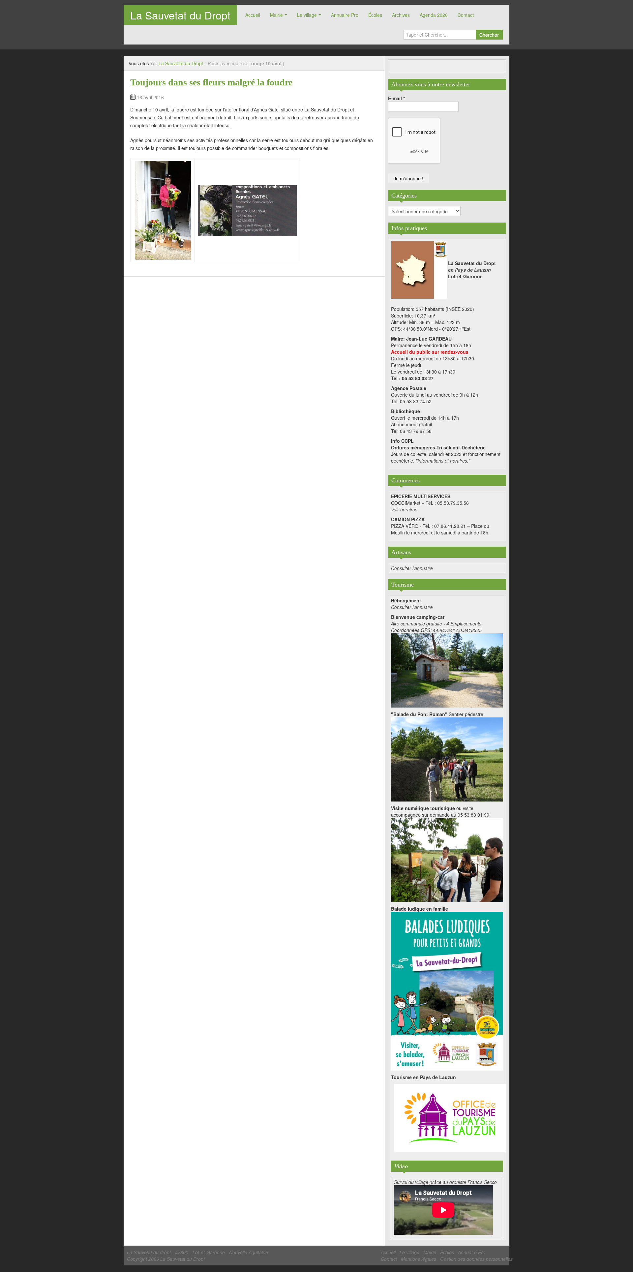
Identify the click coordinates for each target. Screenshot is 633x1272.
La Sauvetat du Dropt (180, 14)
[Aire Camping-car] (447, 669)
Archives (401, 15)
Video (401, 1166)
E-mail (396, 98)
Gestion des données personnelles (476, 1259)
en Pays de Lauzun (469, 269)
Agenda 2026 (434, 15)
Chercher (489, 34)
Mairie (276, 15)
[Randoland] (447, 990)
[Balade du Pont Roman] (447, 758)
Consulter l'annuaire (412, 568)
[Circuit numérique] (447, 859)
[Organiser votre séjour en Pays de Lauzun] (450, 1118)
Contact (466, 15)
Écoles (375, 15)
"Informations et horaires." (443, 460)
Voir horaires (404, 509)
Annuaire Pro (344, 15)
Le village (307, 15)
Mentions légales (418, 1259)
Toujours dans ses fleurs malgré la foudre (211, 82)
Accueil (252, 15)
